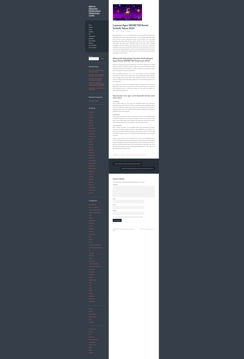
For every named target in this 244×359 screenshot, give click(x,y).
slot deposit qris (92, 342)
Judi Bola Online (92, 220)
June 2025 (91, 144)
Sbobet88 (91, 38)
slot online (133, 154)
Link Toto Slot (91, 223)
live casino (91, 226)
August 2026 (91, 112)
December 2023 (92, 187)
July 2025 (91, 141)
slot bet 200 (91, 253)
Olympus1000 (92, 234)
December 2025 (92, 128)
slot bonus (91, 258)
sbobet (90, 236)
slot (89, 334)
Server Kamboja (92, 45)
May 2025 (91, 147)
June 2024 (91, 176)
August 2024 (91, 171)
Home (90, 25)
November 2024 (92, 163)
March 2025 (91, 152)
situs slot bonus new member (95, 245)
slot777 (90, 285)
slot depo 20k (91, 271)
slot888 (90, 290)
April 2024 (91, 182)
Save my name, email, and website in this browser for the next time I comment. (129, 216)
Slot (89, 34)
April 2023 (91, 192)
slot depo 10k (91, 269)
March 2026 (91, 125)
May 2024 (91, 179)
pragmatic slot (92, 336)
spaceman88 (91, 296)
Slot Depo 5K (91, 274)
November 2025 (92, 131)
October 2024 (92, 166)
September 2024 (92, 168)
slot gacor (91, 277)
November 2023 (92, 190)
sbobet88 (91, 239)
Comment (115, 184)
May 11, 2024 (116, 31)
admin (122, 31)
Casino (90, 29)
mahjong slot (91, 228)
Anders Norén (147, 229)
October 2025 (92, 133)
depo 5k (90, 311)
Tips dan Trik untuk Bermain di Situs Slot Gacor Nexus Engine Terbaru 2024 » (138, 168)
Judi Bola (91, 31)
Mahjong (91, 43)
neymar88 (91, 231)
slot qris (90, 282)
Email (114, 204)
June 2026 (91, 117)
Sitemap (91, 27)
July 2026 (91, 114)
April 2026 (91, 122)
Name (114, 198)
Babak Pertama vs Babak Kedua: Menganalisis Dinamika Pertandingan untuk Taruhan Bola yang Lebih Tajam (96, 84)
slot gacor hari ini (92, 279)
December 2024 (92, 160)
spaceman (91, 293)
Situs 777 (91, 242)
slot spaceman (143, 154)
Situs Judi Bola (92, 40)
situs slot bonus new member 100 (96, 247)
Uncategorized (92, 301)
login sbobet (132, 73)
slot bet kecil (91, 255)
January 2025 (92, 157)
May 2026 (91, 120)
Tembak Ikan (91, 298)
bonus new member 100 (94, 207)
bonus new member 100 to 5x (95, 212)
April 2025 (91, 149)
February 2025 (92, 155)
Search (90, 56)
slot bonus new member (93, 263)
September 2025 (92, 136)
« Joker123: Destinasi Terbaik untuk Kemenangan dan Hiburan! (127, 163)
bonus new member (93, 204)
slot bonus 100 (92, 261)
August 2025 (91, 139)
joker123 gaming (92, 314)
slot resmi (91, 331)
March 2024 (91, 184)
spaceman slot (125, 35)
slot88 (90, 288)
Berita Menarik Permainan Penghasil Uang (95, 11)
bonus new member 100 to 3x (95, 209)
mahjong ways (92, 36)
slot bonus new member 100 (94, 266)
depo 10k (91, 309)
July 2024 (91, 174)
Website (115, 210)
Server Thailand (92, 47)
